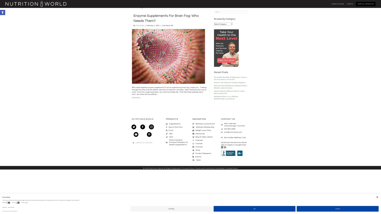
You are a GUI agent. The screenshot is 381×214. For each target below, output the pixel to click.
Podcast (199, 140)
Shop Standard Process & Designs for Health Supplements (178, 142)
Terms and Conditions (205, 168)
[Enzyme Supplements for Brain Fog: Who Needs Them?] (168, 56)
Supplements (175, 124)
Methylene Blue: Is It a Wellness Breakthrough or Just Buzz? (226, 97)
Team (198, 160)
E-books (199, 147)
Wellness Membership (205, 127)
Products (172, 119)
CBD (171, 133)
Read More (136, 97)
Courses (199, 143)
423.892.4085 (229, 129)
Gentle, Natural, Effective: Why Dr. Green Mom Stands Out (229, 92)
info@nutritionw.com (233, 132)
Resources (200, 133)
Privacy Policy (188, 168)
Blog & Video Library (204, 137)
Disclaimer (220, 168)
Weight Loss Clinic (203, 130)
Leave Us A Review (144, 142)
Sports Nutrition (176, 127)
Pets (171, 137)
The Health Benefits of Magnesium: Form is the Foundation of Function (230, 78)
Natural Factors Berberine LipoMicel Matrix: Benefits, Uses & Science (230, 86)
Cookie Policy (232, 168)
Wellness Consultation (205, 124)
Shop (198, 150)
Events (198, 157)
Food (171, 130)
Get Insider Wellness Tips (235, 137)
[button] (2, 12)
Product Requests (203, 153)
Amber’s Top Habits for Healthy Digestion (229, 82)
